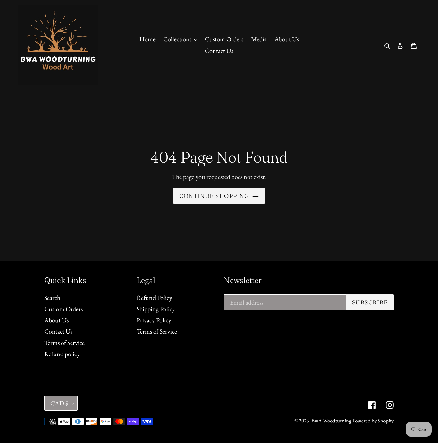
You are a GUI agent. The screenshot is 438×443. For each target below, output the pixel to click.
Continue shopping (214, 196)
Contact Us (58, 331)
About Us (56, 320)
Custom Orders (63, 309)
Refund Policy (154, 298)
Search (52, 298)
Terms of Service (64, 342)
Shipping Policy (156, 309)
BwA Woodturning (331, 420)
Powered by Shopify (373, 420)
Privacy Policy (154, 320)
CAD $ (59, 403)
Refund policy (62, 354)
